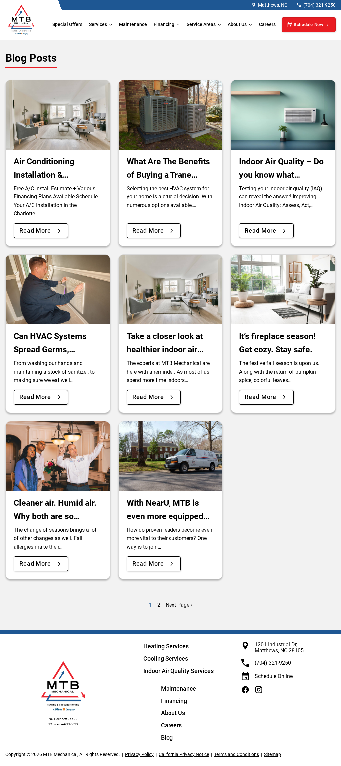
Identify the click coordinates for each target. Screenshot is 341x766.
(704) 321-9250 (319, 5)
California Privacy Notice (184, 754)
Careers (267, 24)
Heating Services (166, 646)
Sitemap (272, 754)
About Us (173, 712)
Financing (164, 24)
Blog (167, 737)
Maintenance (133, 24)
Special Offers (67, 24)
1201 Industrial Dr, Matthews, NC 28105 (279, 647)
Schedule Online (274, 676)
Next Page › (179, 605)
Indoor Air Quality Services (178, 670)
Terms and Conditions (236, 754)
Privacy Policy (139, 754)
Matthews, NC (272, 5)
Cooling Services (165, 658)
